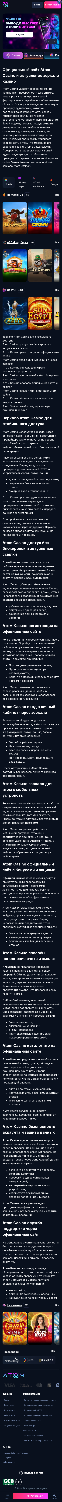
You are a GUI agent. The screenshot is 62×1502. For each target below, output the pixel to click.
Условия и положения (33, 1435)
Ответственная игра (32, 1420)
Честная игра (29, 1426)
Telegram (7, 1457)
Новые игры (22, 184)
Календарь (36, 55)
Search (54, 1499)
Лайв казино (9, 1415)
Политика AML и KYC (33, 1410)
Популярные (9, 1410)
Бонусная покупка (11, 1426)
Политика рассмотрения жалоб (38, 1441)
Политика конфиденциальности (38, 1415)
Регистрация (52, 5)
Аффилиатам (9, 1462)
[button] (49, 41)
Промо (16, 55)
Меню (7, 1498)
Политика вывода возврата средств (40, 1400)
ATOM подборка (38, 184)
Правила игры (30, 1430)
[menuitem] (12, 1399)
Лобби (8, 184)
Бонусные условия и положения (38, 1405)
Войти (37, 5)
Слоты (6, 1400)
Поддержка (31, 1472)
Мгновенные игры (11, 1420)
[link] (12, 1360)
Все (57, 195)
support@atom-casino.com (15, 1453)
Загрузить (19, 34)
